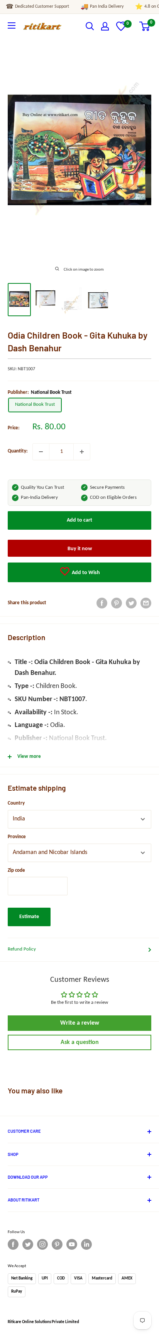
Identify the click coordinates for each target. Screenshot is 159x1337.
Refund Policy (22, 949)
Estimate (29, 917)
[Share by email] (145, 603)
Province (17, 836)
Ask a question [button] (80, 1042)
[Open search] (90, 26)
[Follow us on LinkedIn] (86, 1244)
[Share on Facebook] (101, 603)
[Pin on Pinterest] (116, 603)
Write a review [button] (79, 1023)
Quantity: (18, 451)
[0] (121, 29)
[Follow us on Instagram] (42, 1244)
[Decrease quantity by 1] (41, 452)
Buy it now (80, 549)
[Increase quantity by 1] (82, 452)
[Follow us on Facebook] (13, 1244)
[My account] (105, 26)
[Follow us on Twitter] (27, 1244)
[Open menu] (11, 25)
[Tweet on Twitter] (131, 603)
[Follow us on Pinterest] (57, 1244)
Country (16, 803)
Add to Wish (85, 573)
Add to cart (79, 520)
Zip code (16, 870)
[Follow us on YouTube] (71, 1244)
